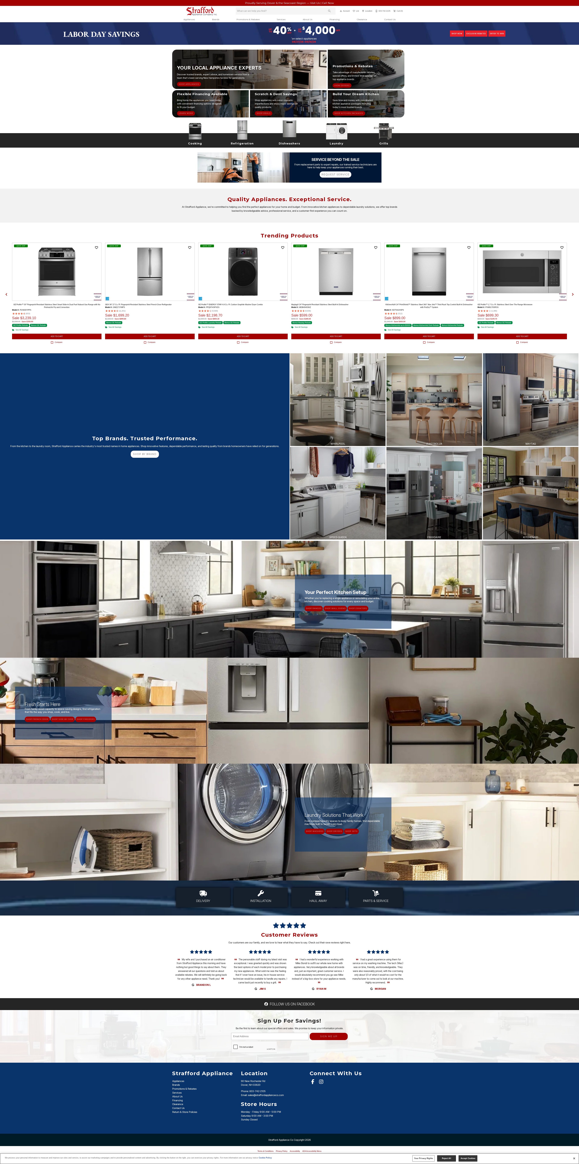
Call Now (328, 3)
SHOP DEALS (264, 113)
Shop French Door (37, 719)
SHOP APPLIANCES (189, 84)
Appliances (189, 19)
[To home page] (201, 11)
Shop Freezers (86, 719)
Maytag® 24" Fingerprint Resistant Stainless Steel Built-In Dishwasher (319, 305)
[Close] (574, 1158)
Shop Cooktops (358, 608)
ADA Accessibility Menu (311, 1151)
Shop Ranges (313, 608)
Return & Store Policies (184, 1111)
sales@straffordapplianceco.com (266, 1095)
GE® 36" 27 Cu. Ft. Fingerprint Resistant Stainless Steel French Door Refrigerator (138, 305)
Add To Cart (57, 336)
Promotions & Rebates (248, 19)
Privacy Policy (281, 1151)
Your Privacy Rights (423, 1158)
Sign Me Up (328, 1036)
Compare (58, 342)
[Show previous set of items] (6, 294)
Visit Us (315, 3)
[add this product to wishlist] (96, 247)
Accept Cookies (468, 1158)
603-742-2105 (257, 1091)
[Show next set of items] (573, 294)
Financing (334, 19)
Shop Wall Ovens (335, 608)
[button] (341, 11)
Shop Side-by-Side (62, 719)
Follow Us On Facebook (292, 1004)
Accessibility (295, 1151)
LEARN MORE (186, 113)
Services (281, 19)
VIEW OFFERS (342, 85)
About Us (307, 19)
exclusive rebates (476, 33)
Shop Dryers (334, 831)
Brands (215, 19)
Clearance (362, 19)
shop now (457, 33)
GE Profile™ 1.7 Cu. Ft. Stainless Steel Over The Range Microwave (505, 305)
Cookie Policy (265, 1158)
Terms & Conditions (266, 1151)
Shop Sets (351, 831)
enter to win (497, 33)
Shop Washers (314, 831)
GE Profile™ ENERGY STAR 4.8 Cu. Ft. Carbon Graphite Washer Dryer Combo (230, 305)
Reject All (446, 1158)
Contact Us (389, 19)
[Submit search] (329, 11)
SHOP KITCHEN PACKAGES (348, 113)
